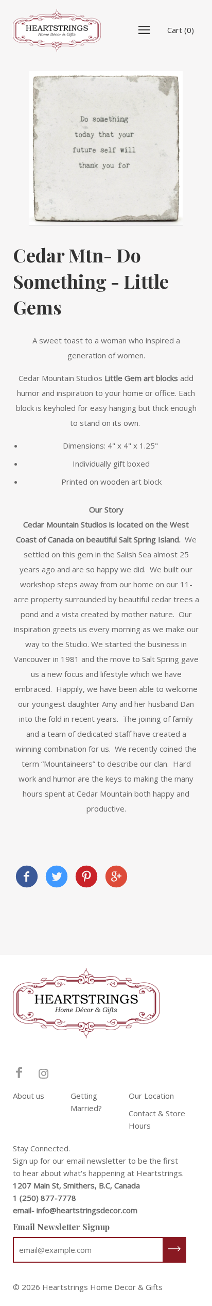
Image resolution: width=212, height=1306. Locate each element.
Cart (180, 30)
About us (28, 1095)
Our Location (151, 1095)
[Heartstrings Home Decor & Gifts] (26, 877)
